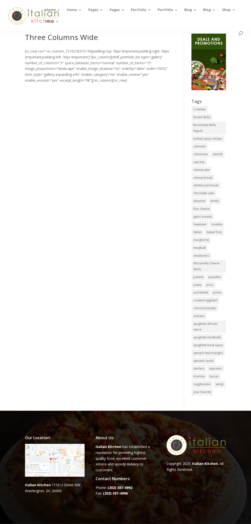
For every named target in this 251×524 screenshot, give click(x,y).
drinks (214, 201)
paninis (198, 277)
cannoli (218, 154)
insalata (217, 224)
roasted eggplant (205, 300)
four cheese (201, 209)
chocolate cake (203, 193)
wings (220, 384)
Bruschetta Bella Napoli (204, 128)
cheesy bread (202, 178)
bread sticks (201, 117)
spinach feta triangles (208, 353)
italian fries (214, 232)
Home (51, 10)
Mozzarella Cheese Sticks (206, 266)
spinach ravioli (203, 361)
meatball (199, 248)
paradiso (214, 277)
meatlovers (201, 256)
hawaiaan (200, 224)
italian (197, 232)
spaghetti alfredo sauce (205, 327)
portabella (200, 292)
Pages (93, 10)
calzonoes (200, 154)
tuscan (214, 376)
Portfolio (138, 10)
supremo (215, 368)
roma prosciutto (204, 308)
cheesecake (201, 170)
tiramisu (199, 376)
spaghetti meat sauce (208, 345)
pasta (197, 285)
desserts (199, 201)
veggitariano (202, 384)
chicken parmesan (206, 185)
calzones (199, 146)
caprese (199, 162)
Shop (226, 10)
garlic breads (202, 217)
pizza (209, 285)
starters (198, 368)
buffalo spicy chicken (207, 139)
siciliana (198, 316)
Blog (188, 10)
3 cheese (199, 109)
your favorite (202, 392)
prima (217, 292)
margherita (201, 240)
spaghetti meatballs (207, 337)
